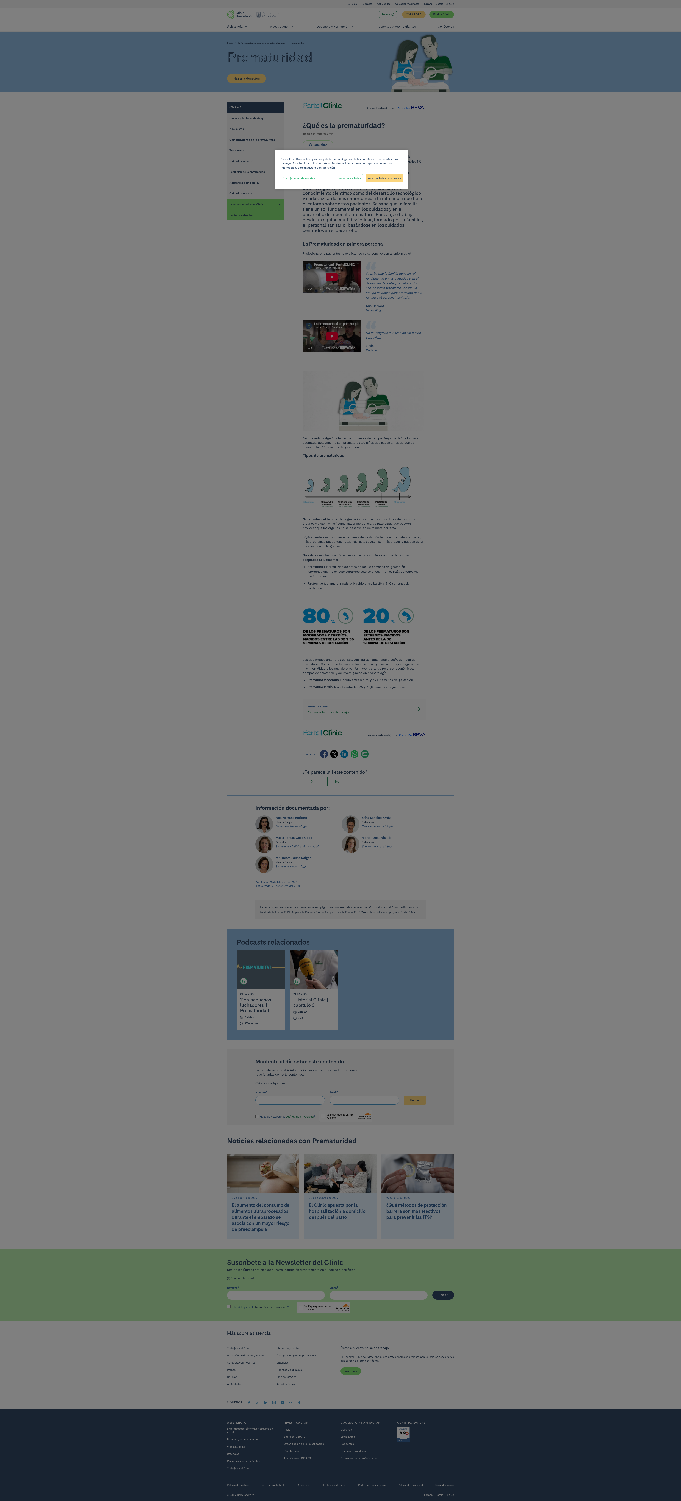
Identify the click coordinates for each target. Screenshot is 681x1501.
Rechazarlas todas (349, 178)
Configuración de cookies (299, 178)
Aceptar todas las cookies (384, 178)
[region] (341, 169)
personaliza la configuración (316, 167)
